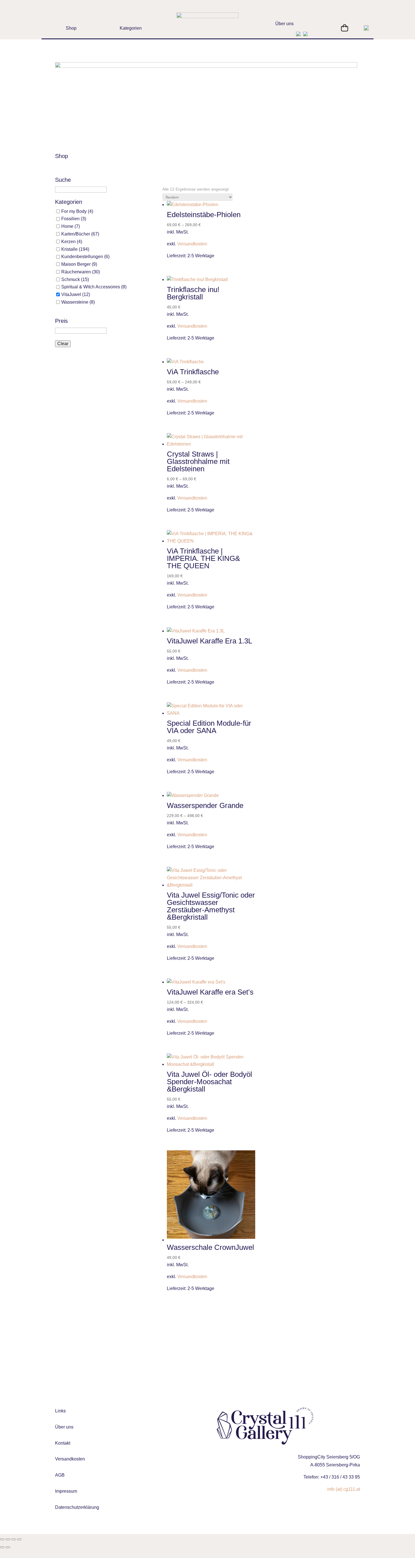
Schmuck (70, 279)
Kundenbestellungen (82, 256)
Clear (62, 343)
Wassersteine (74, 302)
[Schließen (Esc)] (19, 1539)
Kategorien (68, 202)
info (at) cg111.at (343, 1489)
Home (67, 226)
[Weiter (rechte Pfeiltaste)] (8, 1547)
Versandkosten (192, 243)
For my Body (74, 211)
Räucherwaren (76, 271)
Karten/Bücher (75, 234)
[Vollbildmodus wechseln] (8, 1539)
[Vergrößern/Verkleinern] (2, 1539)
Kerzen (68, 241)
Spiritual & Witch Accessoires (90, 286)
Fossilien (70, 218)
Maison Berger (76, 264)
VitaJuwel (71, 294)
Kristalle (69, 249)
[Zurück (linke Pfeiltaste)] (2, 1547)
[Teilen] (13, 1539)
